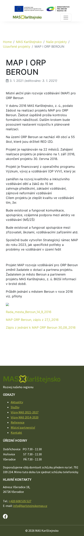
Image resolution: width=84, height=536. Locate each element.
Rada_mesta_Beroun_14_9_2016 (28, 312)
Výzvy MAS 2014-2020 (24, 417)
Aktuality (17, 402)
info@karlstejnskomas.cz (30, 506)
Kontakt (16, 432)
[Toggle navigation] (65, 17)
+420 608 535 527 (20, 501)
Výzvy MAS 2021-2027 (24, 412)
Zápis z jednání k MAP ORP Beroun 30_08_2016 (41, 327)
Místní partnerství (23, 427)
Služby (15, 407)
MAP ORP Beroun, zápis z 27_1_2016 (32, 320)
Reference (17, 422)
